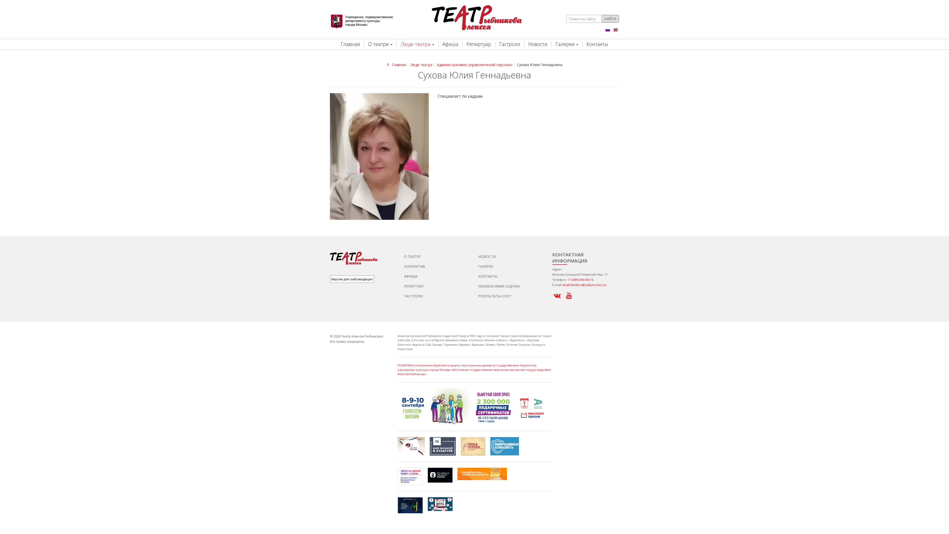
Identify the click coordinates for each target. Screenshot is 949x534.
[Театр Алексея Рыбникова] (474, 19)
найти (610, 18)
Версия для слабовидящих (352, 279)
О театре (379, 44)
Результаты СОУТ (494, 296)
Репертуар (479, 44)
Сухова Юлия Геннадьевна (474, 75)
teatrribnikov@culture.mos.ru (584, 285)
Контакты (597, 44)
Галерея (566, 44)
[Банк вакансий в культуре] (443, 446)
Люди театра (416, 44)
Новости (537, 44)
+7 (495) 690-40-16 (580, 279)
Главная (350, 44)
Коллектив (414, 266)
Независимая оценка (499, 286)
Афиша (450, 44)
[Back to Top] (937, 493)
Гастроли (509, 44)
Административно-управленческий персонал (474, 64)
